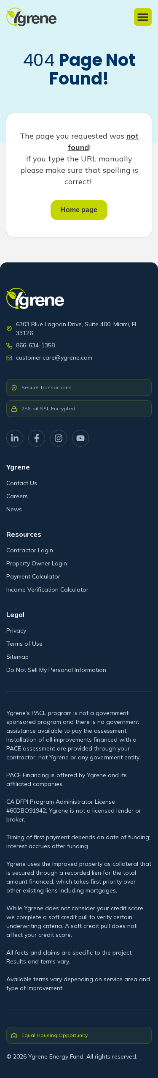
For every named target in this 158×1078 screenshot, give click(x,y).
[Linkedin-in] (14, 438)
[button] (143, 17)
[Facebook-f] (36, 438)
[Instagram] (58, 438)
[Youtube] (80, 438)
